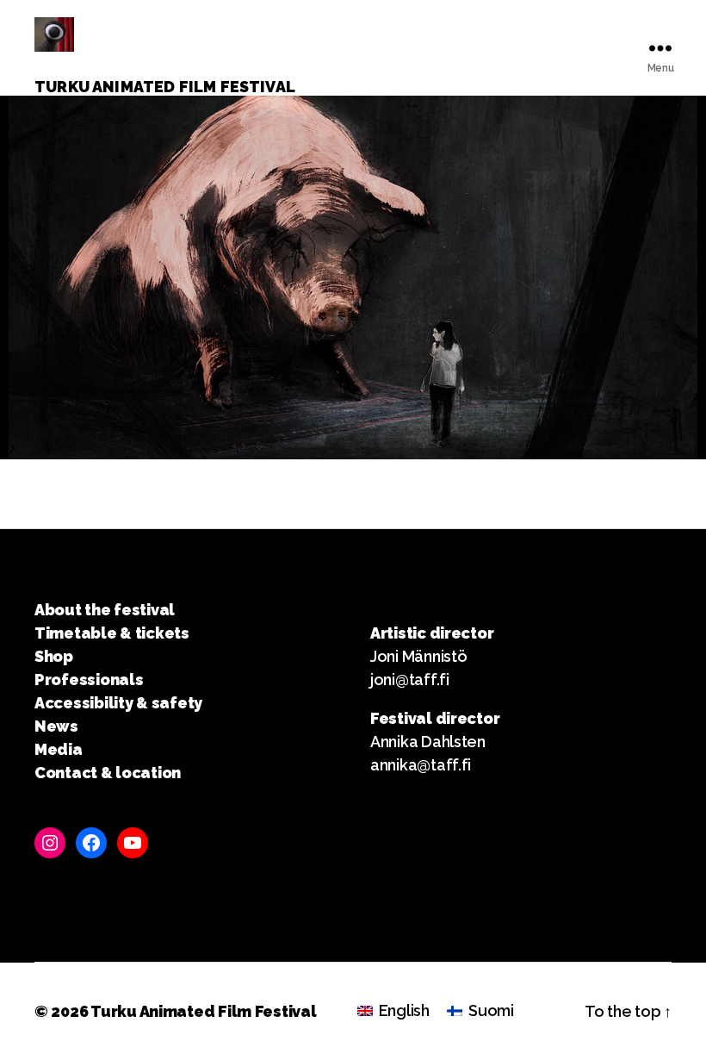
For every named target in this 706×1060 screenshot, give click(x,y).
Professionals (89, 679)
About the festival (104, 610)
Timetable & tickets (111, 633)
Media (58, 749)
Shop (53, 656)
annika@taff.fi (420, 765)
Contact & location (107, 773)
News (56, 726)
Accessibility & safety (118, 703)
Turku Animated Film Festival (203, 1011)
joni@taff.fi (409, 679)
